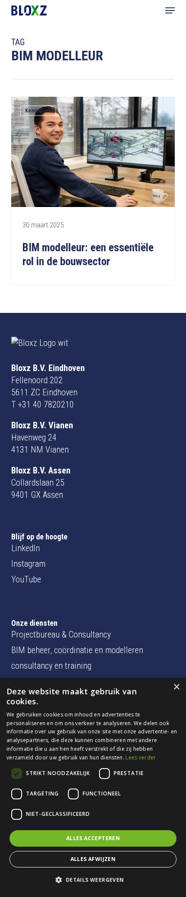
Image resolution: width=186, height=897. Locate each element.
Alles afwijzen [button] (93, 859)
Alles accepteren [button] (93, 838)
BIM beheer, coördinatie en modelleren (77, 650)
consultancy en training (51, 665)
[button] (170, 10)
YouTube (26, 579)
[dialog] (93, 787)
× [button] (176, 687)
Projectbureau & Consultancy (61, 634)
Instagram (28, 564)
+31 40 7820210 (46, 404)
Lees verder (140, 757)
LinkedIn (25, 548)
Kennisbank (38, 111)
